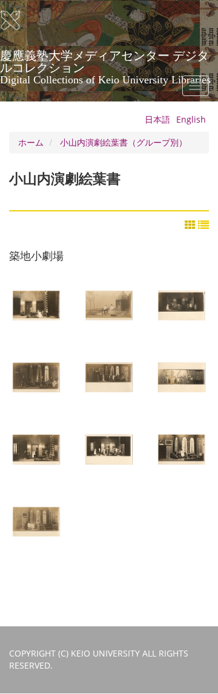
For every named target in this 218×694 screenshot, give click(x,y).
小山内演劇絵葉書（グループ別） (123, 142)
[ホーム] (18, 20)
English (191, 119)
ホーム (31, 142)
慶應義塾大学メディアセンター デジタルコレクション (105, 60)
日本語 (157, 119)
